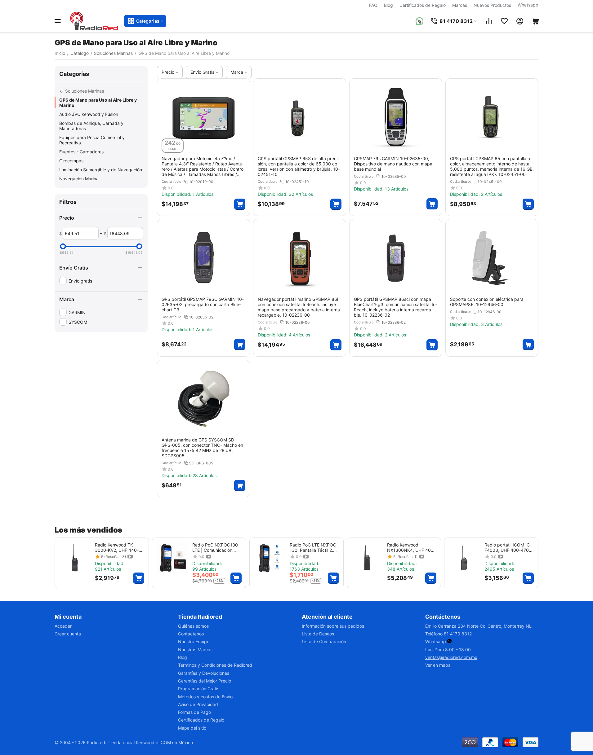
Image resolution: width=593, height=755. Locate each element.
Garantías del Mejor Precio (204, 680)
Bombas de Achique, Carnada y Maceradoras (91, 126)
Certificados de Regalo (422, 5)
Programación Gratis (198, 688)
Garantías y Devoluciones (203, 673)
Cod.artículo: (172, 181)
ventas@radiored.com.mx (451, 657)
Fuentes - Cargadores (81, 151)
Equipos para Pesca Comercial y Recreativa (92, 140)
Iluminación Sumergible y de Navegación (100, 169)
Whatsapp (528, 4)
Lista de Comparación (324, 641)
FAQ (373, 5)
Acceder (63, 626)
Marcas (459, 5)
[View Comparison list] (489, 21)
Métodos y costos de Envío (205, 696)
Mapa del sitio (192, 728)
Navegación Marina (79, 178)
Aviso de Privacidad (198, 704)
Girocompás (71, 160)
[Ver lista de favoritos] (504, 21)
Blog (388, 5)
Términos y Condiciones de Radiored (215, 665)
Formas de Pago (194, 712)
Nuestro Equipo (193, 641)
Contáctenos (191, 633)
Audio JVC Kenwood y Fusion (88, 114)
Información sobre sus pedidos (333, 626)
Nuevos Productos (492, 5)
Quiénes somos (193, 626)
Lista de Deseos (318, 633)
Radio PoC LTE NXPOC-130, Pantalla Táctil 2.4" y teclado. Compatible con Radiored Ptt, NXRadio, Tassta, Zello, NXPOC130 (314, 547)
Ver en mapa (438, 665)
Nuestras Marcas (195, 649)
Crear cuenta (68, 633)
